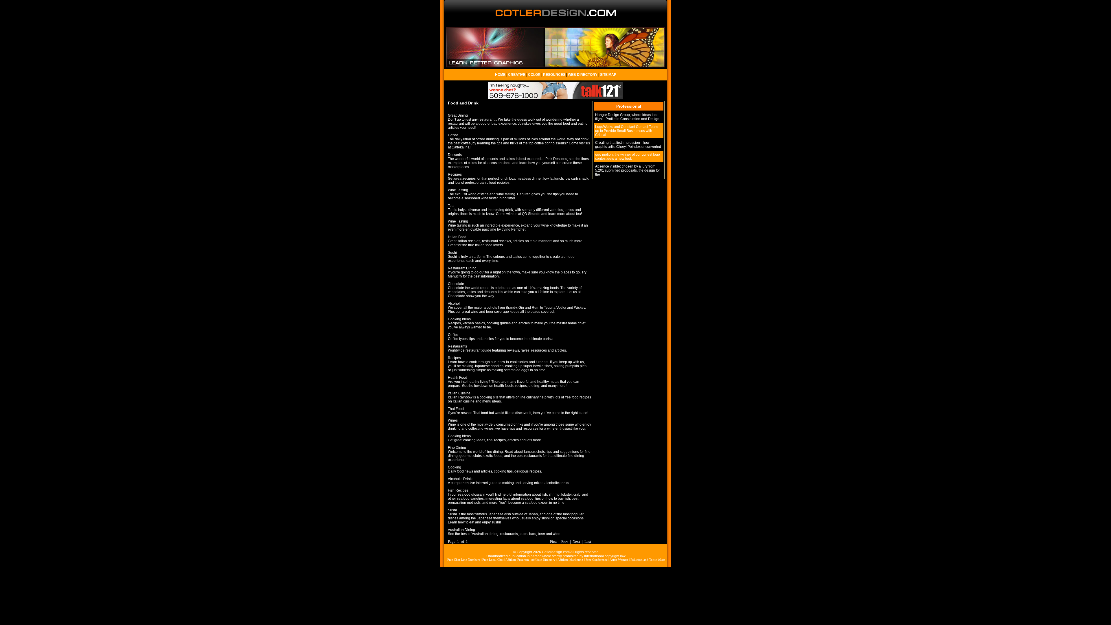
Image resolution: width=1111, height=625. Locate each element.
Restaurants (457, 346)
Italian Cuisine (459, 393)
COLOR (534, 75)
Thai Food (456, 409)
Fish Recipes (458, 490)
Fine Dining (457, 448)
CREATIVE (516, 75)
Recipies (455, 174)
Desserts (455, 155)
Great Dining (458, 115)
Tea (451, 206)
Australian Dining (461, 530)
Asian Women (619, 559)
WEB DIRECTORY (582, 75)
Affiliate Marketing (570, 559)
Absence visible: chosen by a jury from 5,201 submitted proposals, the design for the (627, 170)
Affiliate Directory (543, 559)
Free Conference (597, 559)
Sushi (452, 253)
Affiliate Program (517, 559)
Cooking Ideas (459, 319)
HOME (500, 75)
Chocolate (456, 284)
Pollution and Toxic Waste (647, 559)
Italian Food (457, 237)
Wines (453, 420)
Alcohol (454, 304)
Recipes (454, 358)
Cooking (454, 467)
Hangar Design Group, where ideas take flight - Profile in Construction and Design (627, 117)
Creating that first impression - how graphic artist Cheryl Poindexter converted (628, 145)
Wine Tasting (458, 190)
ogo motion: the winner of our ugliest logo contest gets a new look (627, 156)
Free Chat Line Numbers (463, 559)
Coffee (453, 135)
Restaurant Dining (462, 268)
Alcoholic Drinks (460, 479)
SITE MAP (608, 75)
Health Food (457, 378)
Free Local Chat (492, 559)
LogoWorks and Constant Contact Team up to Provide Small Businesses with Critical (626, 131)
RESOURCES (554, 75)
